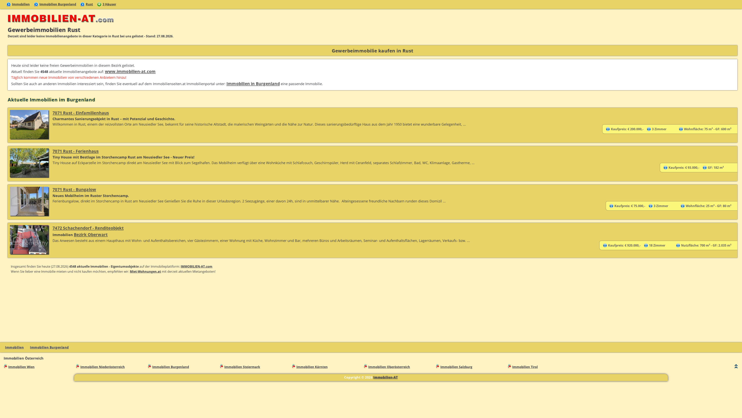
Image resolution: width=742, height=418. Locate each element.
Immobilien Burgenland (57, 4)
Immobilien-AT (385, 377)
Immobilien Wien (21, 367)
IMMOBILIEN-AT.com (196, 266)
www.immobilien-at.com (130, 71)
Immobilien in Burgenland (253, 83)
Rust (89, 4)
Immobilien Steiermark (242, 367)
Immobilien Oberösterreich (389, 367)
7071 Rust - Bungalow (74, 189)
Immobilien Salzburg (456, 367)
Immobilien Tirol (525, 367)
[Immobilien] (59, 24)
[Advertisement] (372, 307)
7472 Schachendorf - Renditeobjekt (88, 228)
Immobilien (21, 4)
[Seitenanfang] (736, 367)
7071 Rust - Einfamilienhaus (81, 113)
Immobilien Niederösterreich (102, 367)
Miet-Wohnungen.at (145, 271)
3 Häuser (109, 4)
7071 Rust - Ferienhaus (76, 151)
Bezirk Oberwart (91, 234)
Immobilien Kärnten (312, 367)
